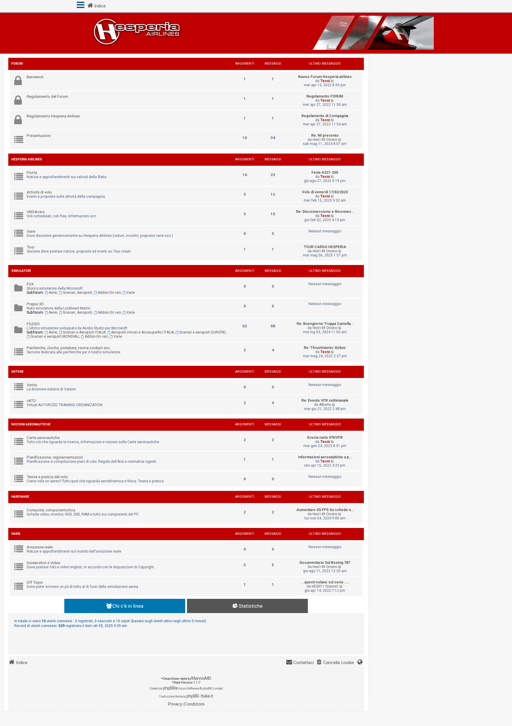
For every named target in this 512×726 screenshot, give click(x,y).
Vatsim (17, 372)
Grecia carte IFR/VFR (325, 437)
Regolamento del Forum (47, 96)
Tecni (325, 81)
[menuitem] (335, 662)
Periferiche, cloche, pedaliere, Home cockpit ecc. (69, 348)
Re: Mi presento (325, 135)
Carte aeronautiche (43, 437)
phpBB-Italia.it (199, 696)
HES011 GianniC (325, 586)
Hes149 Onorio (325, 140)
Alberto (325, 405)
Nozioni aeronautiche (30, 424)
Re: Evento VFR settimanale (324, 400)
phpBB (169, 688)
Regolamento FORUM (324, 96)
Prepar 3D (35, 304)
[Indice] (256, 33)
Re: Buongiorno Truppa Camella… (325, 324)
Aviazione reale (40, 547)
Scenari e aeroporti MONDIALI (55, 336)
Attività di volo (39, 192)
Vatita (32, 385)
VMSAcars (36, 212)
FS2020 (33, 324)
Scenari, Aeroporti (77, 293)
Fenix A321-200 (324, 172)
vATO (31, 400)
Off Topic (35, 582)
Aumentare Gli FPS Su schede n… (324, 510)
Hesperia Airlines (26, 159)
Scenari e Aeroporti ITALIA (84, 332)
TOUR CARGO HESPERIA (325, 247)
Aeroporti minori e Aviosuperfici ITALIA (142, 332)
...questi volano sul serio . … (325, 582)
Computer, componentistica (51, 510)
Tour (30, 247)
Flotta (32, 172)
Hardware (20, 497)
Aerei (53, 293)
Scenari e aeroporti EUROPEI (202, 332)
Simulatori (21, 271)
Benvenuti (35, 77)
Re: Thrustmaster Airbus (325, 348)
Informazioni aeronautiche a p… (324, 457)
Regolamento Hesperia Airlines (53, 116)
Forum (17, 64)
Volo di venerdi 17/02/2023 (325, 192)
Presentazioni (39, 135)
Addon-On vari (109, 293)
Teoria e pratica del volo (47, 477)
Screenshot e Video (43, 563)
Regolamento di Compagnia (324, 116)
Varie (31, 231)
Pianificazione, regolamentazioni (55, 457)
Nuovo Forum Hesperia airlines (325, 77)
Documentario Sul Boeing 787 (325, 563)
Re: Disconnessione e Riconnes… (325, 212)
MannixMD (201, 678)
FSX (30, 284)
